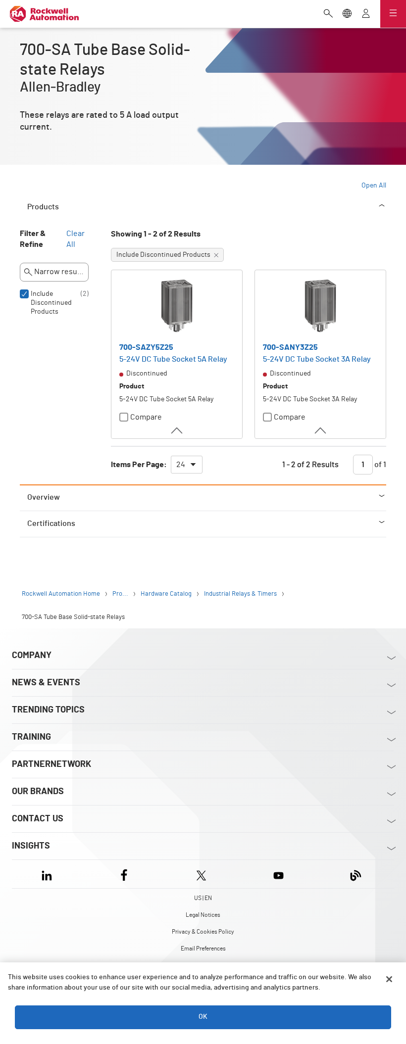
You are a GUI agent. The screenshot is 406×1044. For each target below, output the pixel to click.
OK (203, 1016)
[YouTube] (278, 874)
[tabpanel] (203, 356)
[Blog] (355, 874)
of (379, 465)
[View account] (365, 14)
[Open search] (328, 14)
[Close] (389, 979)
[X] (201, 874)
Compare (146, 417)
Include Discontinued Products (51, 302)
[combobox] (187, 465)
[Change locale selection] (347, 14)
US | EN (203, 898)
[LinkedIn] (48, 874)
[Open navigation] (393, 14)
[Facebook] (124, 874)
